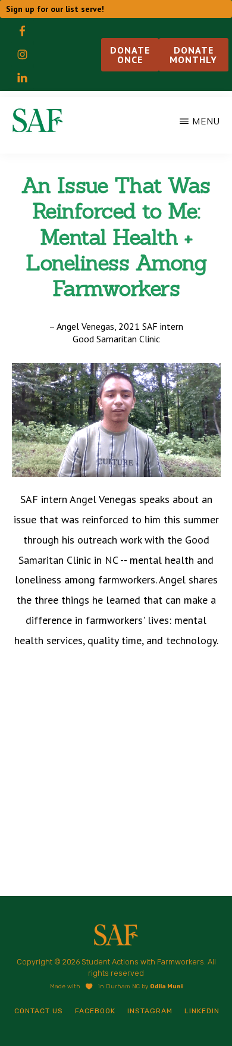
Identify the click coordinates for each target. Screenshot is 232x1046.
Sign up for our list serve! (55, 9)
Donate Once (130, 54)
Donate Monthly (193, 54)
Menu (206, 121)
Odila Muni (166, 986)
